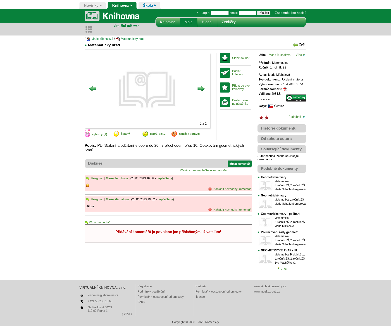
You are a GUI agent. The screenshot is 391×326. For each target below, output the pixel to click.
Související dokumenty (281, 149)
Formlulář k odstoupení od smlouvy (161, 296)
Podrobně (295, 116)
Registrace (145, 286)
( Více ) (127, 314)
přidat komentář (239, 163)
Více (299, 55)
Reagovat (96, 178)
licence (200, 296)
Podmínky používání (151, 291)
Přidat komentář (99, 222)
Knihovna (167, 22)
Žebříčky (229, 22)
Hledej (207, 22)
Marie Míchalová (102, 38)
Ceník (141, 302)
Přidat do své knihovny (241, 87)
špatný (125, 133)
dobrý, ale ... (157, 133)
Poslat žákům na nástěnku (241, 102)
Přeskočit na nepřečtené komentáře (203, 170)
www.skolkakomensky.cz (270, 286)
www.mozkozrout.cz (267, 291)
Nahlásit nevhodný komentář (231, 189)
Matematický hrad (132, 38)
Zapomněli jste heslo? (290, 12)
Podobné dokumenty (279, 168)
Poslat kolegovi (237, 72)
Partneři (201, 286)
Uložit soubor (240, 58)
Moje (189, 22)
